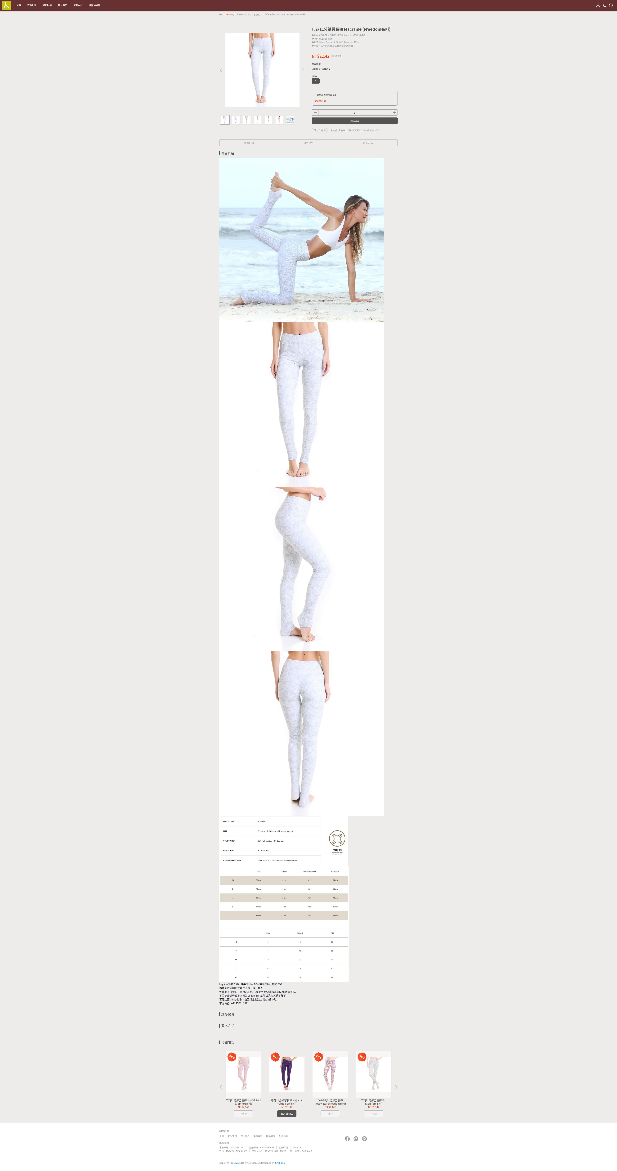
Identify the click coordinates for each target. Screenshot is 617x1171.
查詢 (221, 1135)
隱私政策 (270, 1135)
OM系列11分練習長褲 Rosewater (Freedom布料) (330, 1102)
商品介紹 (249, 142)
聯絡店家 (355, 120)
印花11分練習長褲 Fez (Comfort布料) (373, 1102)
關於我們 (62, 5)
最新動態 (47, 5)
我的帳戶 (245, 1135)
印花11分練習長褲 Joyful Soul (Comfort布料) (243, 1102)
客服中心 (78, 5)
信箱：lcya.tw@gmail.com (233, 1150)
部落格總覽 (94, 5)
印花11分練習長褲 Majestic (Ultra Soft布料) (287, 1102)
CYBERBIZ (280, 1162)
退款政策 (257, 1135)
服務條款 (283, 1135)
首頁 (18, 5)
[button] (303, 70)
